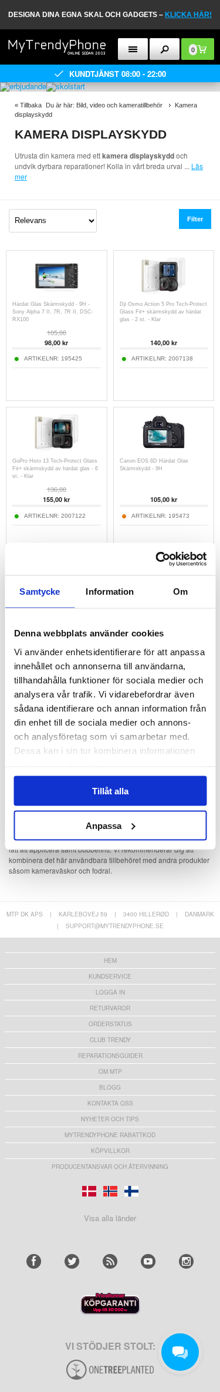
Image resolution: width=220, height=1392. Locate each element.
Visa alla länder (110, 1218)
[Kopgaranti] (110, 1311)
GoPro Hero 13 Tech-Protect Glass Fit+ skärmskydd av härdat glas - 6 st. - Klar (55, 468)
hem (110, 960)
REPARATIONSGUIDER (110, 1055)
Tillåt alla (110, 791)
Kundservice (110, 976)
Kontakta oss (110, 1103)
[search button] (165, 49)
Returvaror (110, 1008)
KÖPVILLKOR (110, 1151)
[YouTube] (148, 1261)
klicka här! (188, 15)
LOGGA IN (110, 992)
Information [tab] (110, 591)
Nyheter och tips (110, 1119)
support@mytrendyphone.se (115, 926)
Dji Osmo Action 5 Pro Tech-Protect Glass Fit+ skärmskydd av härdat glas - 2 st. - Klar (163, 311)
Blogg (110, 1087)
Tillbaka (31, 105)
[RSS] (110, 1261)
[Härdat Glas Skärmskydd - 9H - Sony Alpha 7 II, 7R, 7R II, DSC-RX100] (57, 294)
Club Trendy (110, 1040)
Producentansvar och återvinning (110, 1166)
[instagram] (186, 1261)
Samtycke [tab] (39, 591)
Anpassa (103, 825)
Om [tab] (180, 591)
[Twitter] (72, 1261)
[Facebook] (33, 1261)
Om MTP (110, 1071)
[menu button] (133, 49)
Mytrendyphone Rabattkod (110, 1135)
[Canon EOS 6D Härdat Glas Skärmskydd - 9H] (163, 451)
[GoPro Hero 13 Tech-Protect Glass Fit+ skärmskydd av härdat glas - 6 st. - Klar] (57, 451)
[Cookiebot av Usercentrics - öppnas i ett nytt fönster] (157, 559)
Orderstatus (110, 1024)
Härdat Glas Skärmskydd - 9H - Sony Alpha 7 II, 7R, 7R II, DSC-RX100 (52, 311)
